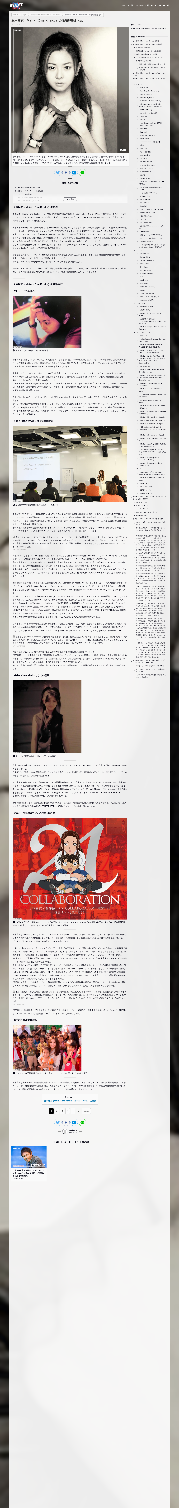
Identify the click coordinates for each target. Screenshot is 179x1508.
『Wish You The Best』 (146, 307)
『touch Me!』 (144, 280)
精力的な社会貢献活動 (143, 61)
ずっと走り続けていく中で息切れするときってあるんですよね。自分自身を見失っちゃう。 (150, 530)
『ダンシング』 (144, 158)
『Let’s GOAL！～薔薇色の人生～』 (150, 297)
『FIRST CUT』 (144, 336)
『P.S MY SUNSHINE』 (146, 162)
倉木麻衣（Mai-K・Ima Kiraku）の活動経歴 (29, 191)
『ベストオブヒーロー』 (147, 168)
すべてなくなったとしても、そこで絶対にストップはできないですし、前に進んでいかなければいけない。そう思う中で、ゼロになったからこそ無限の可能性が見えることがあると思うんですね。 (150, 578)
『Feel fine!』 (143, 132)
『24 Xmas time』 (145, 196)
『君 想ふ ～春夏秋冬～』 (147, 293)
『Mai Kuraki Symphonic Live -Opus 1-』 (152, 417)
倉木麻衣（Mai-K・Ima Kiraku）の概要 (27, 188)
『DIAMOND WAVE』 (146, 274)
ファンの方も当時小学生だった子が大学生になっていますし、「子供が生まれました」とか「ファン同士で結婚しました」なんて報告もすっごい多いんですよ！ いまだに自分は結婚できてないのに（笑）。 (151, 557)
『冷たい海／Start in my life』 (149, 113)
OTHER (138, 469)
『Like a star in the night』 (148, 135)
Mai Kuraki (146, 29)
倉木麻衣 (163, 29)
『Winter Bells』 (144, 129)
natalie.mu (20, 1004)
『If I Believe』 (144, 267)
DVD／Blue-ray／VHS (143, 332)
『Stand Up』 (143, 116)
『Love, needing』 (145, 155)
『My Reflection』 (145, 366)
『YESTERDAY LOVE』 (146, 487)
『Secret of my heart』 (146, 98)
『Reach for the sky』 (146, 110)
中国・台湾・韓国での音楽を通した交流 (152, 64)
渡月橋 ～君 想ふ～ (142, 506)
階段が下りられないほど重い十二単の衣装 (150, 666)
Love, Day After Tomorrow (145, 509)
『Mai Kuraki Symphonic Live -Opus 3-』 (152, 435)
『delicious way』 (145, 254)
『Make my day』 (145, 139)
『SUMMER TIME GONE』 (148, 213)
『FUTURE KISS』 (145, 283)
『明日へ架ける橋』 (145, 152)
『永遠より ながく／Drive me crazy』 (151, 209)
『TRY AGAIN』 (144, 231)
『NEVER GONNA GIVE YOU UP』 (150, 101)
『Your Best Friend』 (146, 223)
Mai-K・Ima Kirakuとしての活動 (28, 201)
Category (125, 5)
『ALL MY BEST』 (145, 310)
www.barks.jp (21, 646)
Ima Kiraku (136, 29)
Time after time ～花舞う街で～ (146, 512)
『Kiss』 (142, 145)
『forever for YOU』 (146, 493)
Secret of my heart (142, 502)
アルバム (139, 250)
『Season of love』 (145, 178)
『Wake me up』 (144, 483)
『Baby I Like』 (144, 88)
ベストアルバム (141, 303)
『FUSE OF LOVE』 (145, 270)
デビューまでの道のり (25, 194)
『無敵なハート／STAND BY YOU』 (150, 235)
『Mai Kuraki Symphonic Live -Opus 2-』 (152, 424)
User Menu (140, 5)
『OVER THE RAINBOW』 (147, 287)
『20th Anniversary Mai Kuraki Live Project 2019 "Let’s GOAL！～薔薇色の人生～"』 (152, 452)
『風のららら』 (144, 149)
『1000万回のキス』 (145, 216)
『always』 (142, 120)
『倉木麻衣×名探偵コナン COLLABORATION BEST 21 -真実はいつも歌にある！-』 (152, 321)
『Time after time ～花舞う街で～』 (151, 142)
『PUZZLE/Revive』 (145, 199)
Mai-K (155, 29)
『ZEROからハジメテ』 (146, 490)
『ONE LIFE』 (143, 277)
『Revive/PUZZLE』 (145, 203)
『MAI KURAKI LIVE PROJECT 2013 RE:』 (152, 420)
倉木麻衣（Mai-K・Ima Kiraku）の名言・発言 (148, 519)
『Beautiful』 (143, 206)
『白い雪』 (142, 175)
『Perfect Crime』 (145, 257)
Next (86, 1111)
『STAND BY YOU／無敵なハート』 (150, 238)
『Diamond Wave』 (145, 172)
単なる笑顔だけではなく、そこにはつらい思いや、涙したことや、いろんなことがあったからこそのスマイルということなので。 (150, 568)
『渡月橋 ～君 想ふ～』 (146, 241)
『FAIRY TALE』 (144, 264)
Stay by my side (141, 515)
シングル (139, 84)
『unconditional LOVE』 (147, 300)
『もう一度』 (143, 219)
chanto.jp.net (21, 550)
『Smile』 (142, 290)
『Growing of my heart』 (147, 165)
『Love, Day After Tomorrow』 (149, 91)
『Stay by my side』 (145, 94)
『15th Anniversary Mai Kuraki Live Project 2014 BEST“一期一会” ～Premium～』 (152, 429)
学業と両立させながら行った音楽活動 (30, 197)
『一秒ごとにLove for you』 (148, 193)
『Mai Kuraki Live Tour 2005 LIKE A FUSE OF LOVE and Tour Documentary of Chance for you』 (152, 377)
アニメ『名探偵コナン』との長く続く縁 (149, 57)
